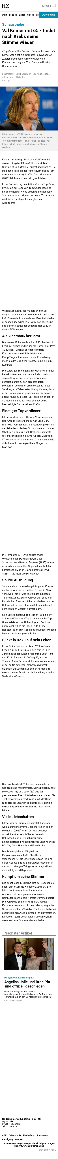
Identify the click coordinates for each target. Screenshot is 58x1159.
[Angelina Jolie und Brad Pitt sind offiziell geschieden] (29, 954)
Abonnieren (48, 14)
